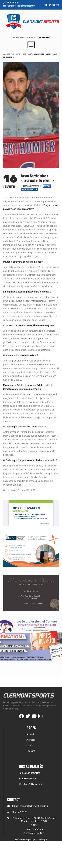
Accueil (6, 54)
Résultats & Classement (31, 784)
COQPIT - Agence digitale (39, 839)
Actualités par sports (29, 778)
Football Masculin (29, 189)
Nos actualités (19, 54)
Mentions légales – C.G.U (34, 821)
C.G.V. (34, 825)
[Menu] (31, 45)
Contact (30, 745)
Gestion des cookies (34, 833)
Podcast (31, 751)
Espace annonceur (34, 829)
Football (47, 186)
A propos (31, 740)
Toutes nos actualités (29, 773)
